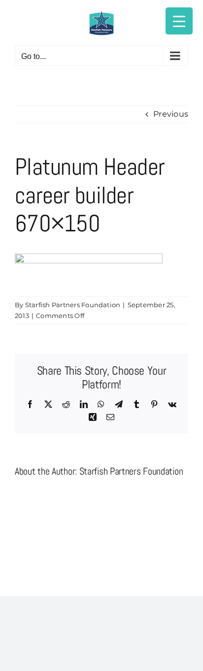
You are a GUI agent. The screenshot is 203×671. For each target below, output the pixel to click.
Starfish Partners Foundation (73, 305)
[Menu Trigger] (179, 20)
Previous (170, 114)
